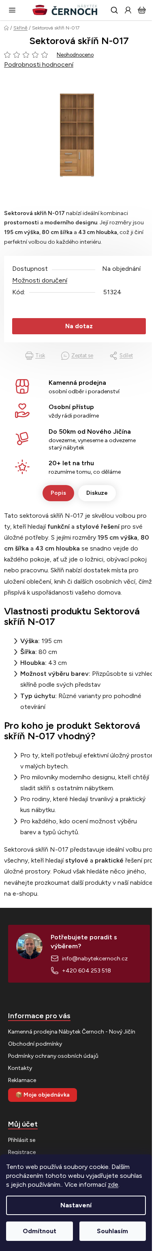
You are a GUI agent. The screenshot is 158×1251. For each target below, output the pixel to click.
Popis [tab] (58, 492)
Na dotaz (79, 326)
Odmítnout (39, 1231)
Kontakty (20, 1068)
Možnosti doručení (39, 280)
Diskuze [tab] (97, 492)
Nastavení (76, 1205)
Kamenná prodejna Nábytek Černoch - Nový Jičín (71, 1031)
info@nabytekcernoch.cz (95, 958)
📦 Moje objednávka (42, 1094)
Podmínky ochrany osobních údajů (53, 1056)
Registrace (22, 1152)
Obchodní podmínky (35, 1043)
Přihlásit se (21, 1140)
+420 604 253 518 (86, 970)
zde (113, 1184)
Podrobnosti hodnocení (38, 64)
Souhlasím (112, 1231)
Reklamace (22, 1080)
